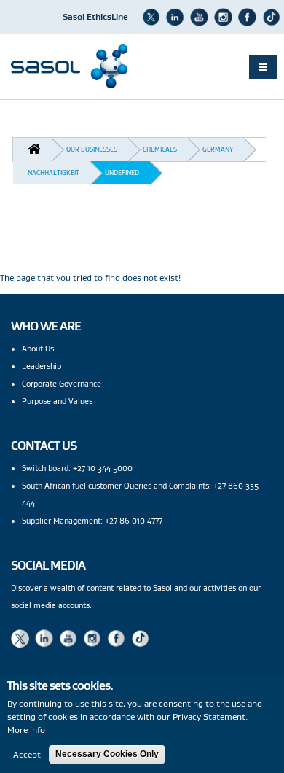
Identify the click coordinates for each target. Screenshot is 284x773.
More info (26, 729)
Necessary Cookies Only (107, 754)
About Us (38, 348)
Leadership (41, 366)
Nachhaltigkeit (53, 172)
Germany (217, 149)
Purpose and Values (57, 401)
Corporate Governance (61, 383)
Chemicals (160, 149)
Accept (27, 754)
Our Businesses (91, 149)
